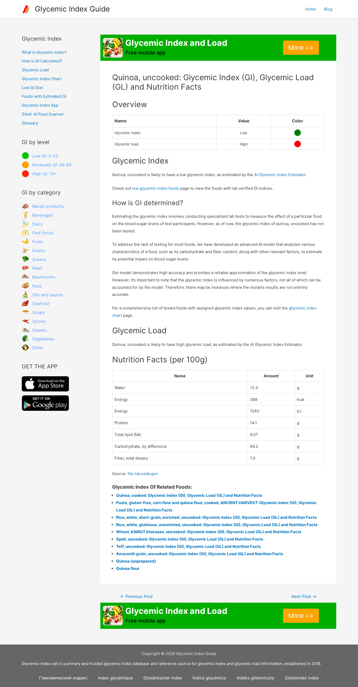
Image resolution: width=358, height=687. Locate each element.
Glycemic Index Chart (42, 78)
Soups (38, 312)
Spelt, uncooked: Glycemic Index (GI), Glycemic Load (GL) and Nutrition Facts (189, 539)
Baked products (48, 206)
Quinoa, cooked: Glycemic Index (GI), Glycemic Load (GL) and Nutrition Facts (189, 495)
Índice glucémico (209, 677)
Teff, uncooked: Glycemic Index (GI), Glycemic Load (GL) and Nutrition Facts (188, 546)
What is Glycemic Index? (44, 52)
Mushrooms (43, 277)
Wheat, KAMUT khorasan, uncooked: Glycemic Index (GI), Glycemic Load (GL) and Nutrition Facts (208, 531)
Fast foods (42, 232)
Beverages (42, 215)
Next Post (303, 596)
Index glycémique (115, 677)
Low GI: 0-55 (45, 156)
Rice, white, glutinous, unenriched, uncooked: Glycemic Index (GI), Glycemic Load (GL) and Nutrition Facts (216, 524)
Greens (39, 259)
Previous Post (136, 596)
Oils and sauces (47, 294)
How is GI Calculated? (42, 60)
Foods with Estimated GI (44, 96)
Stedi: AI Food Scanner (43, 114)
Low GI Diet (32, 87)
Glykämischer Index (162, 677)
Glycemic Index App (40, 105)
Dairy (37, 224)
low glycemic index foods (155, 188)
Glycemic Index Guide (72, 8)
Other (37, 347)
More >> (301, 47)
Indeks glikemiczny (255, 677)
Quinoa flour (127, 568)
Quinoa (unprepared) (136, 561)
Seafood (40, 303)
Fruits (37, 241)
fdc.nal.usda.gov (143, 473)
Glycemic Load (35, 69)
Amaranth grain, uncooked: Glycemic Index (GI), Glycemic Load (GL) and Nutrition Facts (199, 553)
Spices (38, 321)
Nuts (36, 285)
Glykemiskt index (302, 677)
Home (310, 9)
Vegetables (43, 338)
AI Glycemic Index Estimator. (280, 174)
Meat (37, 268)
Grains (38, 250)
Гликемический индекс (63, 677)
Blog (328, 9)
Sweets (39, 330)
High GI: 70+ (44, 173)
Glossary (30, 123)
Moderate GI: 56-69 (52, 164)
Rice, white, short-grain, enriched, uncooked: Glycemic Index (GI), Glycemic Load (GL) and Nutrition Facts (216, 517)
